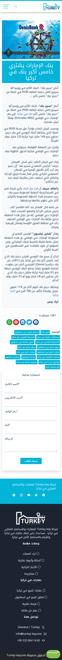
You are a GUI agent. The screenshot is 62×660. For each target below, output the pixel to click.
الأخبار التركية (29, 567)
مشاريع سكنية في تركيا (26, 362)
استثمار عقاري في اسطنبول (27, 332)
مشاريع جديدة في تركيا (49, 362)
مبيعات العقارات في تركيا (48, 357)
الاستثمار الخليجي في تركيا (47, 342)
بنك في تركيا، (25, 113)
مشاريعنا (29, 573)
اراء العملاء (30, 553)
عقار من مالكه (29, 610)
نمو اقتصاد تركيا (52, 367)
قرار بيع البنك (31, 188)
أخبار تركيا (45, 332)
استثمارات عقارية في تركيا (48, 337)
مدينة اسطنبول (28, 357)
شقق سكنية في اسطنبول (22, 342)
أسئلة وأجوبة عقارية (29, 560)
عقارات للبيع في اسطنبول (48, 352)
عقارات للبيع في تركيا (26, 352)
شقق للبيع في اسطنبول (48, 347)
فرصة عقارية (29, 603)
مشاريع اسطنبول (12, 357)
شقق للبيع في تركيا (27, 347)
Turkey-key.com (16, 655)
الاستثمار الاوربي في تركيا (23, 337)
